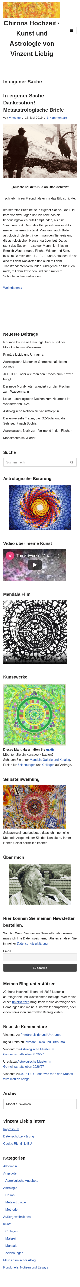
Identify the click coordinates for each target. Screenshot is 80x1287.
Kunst (7, 1224)
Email (7, 951)
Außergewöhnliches (17, 1217)
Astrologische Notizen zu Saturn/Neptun (31, 411)
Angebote (9, 1173)
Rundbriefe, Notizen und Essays (25, 1267)
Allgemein (10, 1166)
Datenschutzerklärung (32, 943)
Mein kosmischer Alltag (19, 1260)
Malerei (10, 1238)
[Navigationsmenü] (72, 30)
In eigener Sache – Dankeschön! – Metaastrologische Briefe (33, 103)
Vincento (15, 117)
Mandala (11, 1245)
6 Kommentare (57, 117)
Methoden (12, 1209)
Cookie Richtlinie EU (17, 1143)
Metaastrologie (15, 1202)
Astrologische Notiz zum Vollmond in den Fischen (37, 430)
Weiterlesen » (12, 287)
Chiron (10, 1195)
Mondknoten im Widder (19, 438)
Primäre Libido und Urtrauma (23, 354)
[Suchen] (72, 462)
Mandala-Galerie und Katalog (50, 759)
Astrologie (10, 1188)
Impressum (11, 1129)
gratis (50, 749)
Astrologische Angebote (21, 1180)
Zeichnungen (26, 765)
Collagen (48, 765)
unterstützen (20, 1002)
